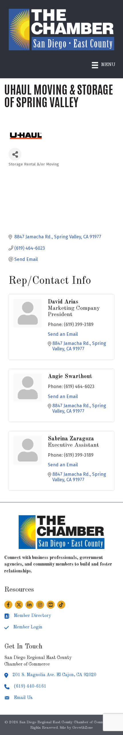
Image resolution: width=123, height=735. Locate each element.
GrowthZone (82, 728)
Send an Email (63, 334)
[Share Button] (15, 154)
